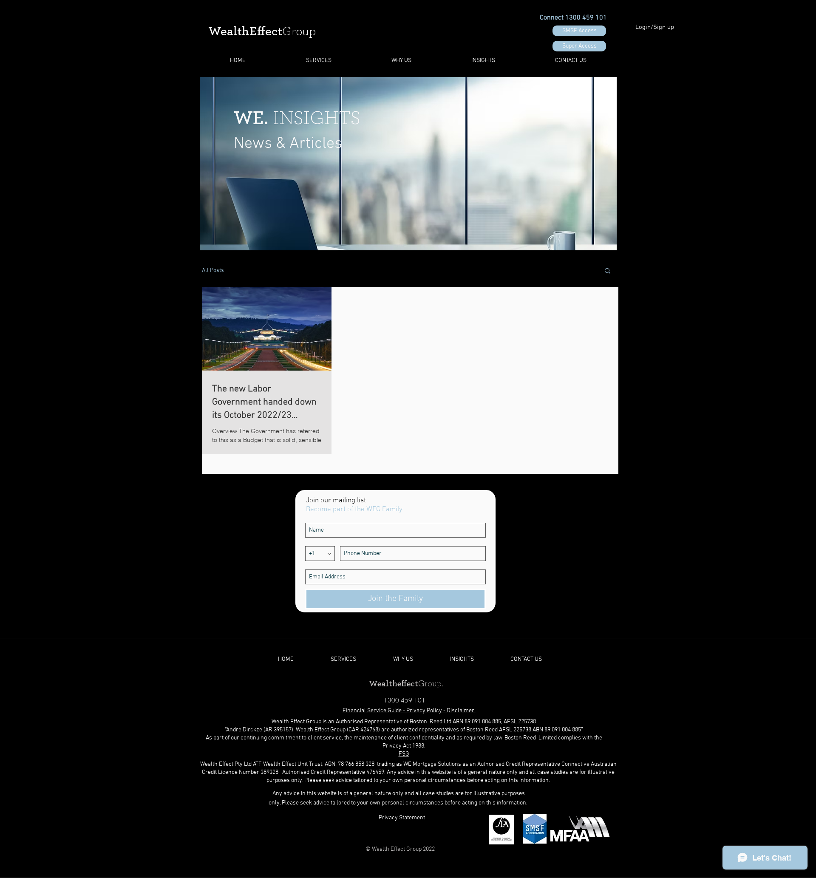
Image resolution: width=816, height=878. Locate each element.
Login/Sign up (654, 27)
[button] (608, 271)
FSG (404, 754)
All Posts (213, 270)
